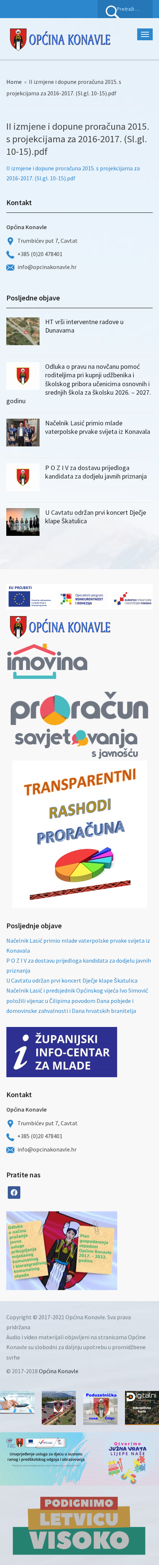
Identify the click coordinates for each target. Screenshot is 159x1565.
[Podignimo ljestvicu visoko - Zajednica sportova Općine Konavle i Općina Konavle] (79, 1525)
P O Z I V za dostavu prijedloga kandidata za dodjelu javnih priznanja (96, 471)
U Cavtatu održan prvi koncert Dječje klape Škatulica (72, 980)
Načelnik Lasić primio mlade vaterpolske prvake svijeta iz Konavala (97, 427)
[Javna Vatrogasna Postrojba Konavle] (59, 1408)
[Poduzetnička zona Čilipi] (100, 1408)
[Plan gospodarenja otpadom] (89, 1250)
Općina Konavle (58, 1371)
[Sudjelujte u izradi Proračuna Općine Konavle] (17, 1402)
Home (14, 81)
